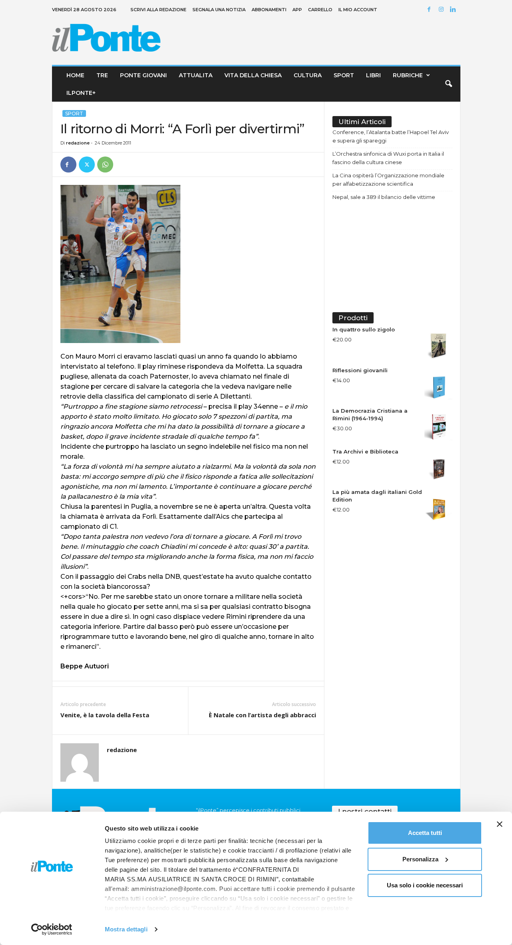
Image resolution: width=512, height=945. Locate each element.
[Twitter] (87, 164)
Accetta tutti (425, 832)
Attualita (195, 75)
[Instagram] (442, 10)
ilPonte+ (81, 92)
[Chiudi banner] (499, 824)
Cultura (308, 75)
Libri (373, 75)
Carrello (320, 9)
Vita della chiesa (253, 75)
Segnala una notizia (219, 9)
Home (75, 75)
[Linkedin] (454, 10)
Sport (344, 75)
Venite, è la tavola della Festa (104, 715)
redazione (78, 143)
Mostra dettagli (126, 929)
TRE (102, 75)
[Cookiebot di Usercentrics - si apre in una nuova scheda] (52, 929)
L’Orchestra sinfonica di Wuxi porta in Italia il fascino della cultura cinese (388, 157)
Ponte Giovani (143, 75)
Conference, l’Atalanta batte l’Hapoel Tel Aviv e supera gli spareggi (390, 136)
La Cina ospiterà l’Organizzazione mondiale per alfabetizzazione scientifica (388, 179)
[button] (448, 84)
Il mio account (357, 9)
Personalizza (420, 859)
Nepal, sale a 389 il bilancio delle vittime (383, 197)
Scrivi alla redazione (158, 9)
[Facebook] (430, 10)
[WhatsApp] (105, 164)
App (297, 9)
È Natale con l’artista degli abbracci (262, 715)
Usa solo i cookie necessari (425, 885)
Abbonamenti (269, 9)
